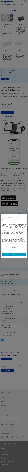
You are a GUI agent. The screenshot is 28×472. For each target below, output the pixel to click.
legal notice (11, 243)
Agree (14, 254)
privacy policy (4, 243)
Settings (14, 247)
